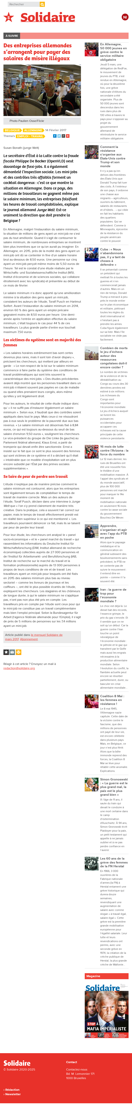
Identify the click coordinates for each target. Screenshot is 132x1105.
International (36, 26)
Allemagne (33, 130)
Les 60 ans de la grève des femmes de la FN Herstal (114, 862)
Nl (125, 17)
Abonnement (29, 639)
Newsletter (13, 1094)
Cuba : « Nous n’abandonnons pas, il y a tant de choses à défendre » (112, 257)
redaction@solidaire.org (19, 668)
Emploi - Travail (30, 136)
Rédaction (12, 1090)
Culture (97, 26)
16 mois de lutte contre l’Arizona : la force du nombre (114, 450)
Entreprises (76, 26)
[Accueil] (18, 1065)
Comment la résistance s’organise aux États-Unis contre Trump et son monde (112, 156)
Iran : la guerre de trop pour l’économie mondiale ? (113, 595)
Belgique (13, 26)
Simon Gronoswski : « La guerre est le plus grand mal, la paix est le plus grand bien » (114, 787)
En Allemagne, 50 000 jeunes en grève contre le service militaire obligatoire (113, 52)
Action (56, 26)
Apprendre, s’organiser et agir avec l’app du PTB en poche (113, 531)
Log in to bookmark (6, 652)
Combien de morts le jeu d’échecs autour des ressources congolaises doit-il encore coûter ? (114, 357)
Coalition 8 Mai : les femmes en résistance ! (112, 700)
